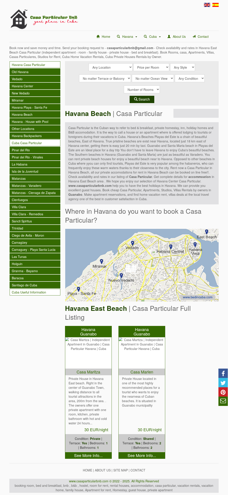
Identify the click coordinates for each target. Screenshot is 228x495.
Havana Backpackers (27, 136)
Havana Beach (22, 114)
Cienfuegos (20, 200)
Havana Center (22, 86)
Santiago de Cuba (24, 285)
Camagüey (19, 242)
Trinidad (17, 228)
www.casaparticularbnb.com (90, 185)
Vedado (17, 79)
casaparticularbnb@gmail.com (130, 48)
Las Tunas (19, 256)
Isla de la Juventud (25, 171)
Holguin (17, 263)
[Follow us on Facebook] (223, 373)
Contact (203, 36)
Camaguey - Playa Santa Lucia (33, 249)
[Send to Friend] (223, 401)
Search (144, 99)
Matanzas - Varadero (26, 185)
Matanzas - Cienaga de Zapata (34, 192)
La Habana (19, 164)
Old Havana (20, 72)
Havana (127, 36)
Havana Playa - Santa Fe (29, 107)
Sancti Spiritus (22, 221)
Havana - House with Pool (30, 121)
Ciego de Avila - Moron (28, 235)
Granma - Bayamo (25, 271)
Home (106, 36)
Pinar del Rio (21, 150)
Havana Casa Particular (28, 64)
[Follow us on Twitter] (223, 382)
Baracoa (18, 278)
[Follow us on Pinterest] (223, 392)
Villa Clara (19, 207)
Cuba (153, 36)
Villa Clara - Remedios (27, 214)
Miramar (18, 100)
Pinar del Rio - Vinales (27, 157)
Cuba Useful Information (29, 292)
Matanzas (19, 178)
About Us (179, 36)
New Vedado (21, 93)
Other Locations (23, 128)
